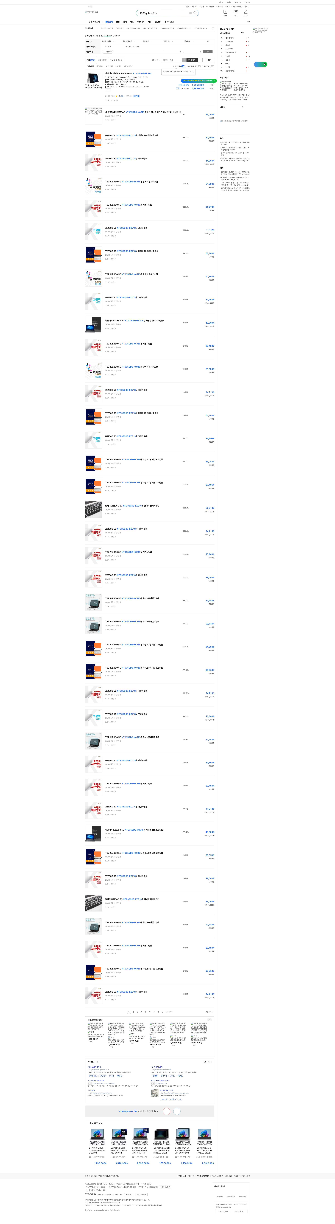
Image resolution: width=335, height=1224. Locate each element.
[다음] (249, 33)
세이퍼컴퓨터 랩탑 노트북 (96, 1081)
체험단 (240, 7)
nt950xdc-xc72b (150, 28)
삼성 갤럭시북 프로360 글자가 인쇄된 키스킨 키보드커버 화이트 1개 (143, 112)
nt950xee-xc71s (200, 28)
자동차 (187, 7)
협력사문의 (246, 1176)
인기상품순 (90, 66)
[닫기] (193, 71)
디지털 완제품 (106, 41)
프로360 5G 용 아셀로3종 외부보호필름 (131, 135)
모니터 (227, 56)
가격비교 (102, 60)
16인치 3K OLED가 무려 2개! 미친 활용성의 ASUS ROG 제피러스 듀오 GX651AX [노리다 (235, 174)
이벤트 (235, 7)
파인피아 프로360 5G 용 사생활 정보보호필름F (134, 320)
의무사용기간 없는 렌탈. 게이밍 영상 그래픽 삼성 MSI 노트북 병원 (170, 1086)
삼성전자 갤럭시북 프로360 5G (128, 73)
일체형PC (173, 1099)
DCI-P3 (127, 80)
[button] (225, 14)
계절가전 (166, 41)
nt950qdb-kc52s (184, 28)
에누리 (221, 2)
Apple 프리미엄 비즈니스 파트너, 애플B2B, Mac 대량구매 (105, 1095)
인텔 (112, 82)
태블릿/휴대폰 (127, 41)
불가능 (123, 87)
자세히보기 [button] (128, 1194)
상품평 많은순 (128, 66)
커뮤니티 (227, 7)
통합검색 (109, 22)
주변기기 (146, 41)
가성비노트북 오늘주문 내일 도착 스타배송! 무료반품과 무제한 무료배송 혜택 (173, 1072)
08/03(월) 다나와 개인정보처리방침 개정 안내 (106, 1176)
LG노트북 (164, 1099)
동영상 (158, 22)
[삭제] (190, 13)
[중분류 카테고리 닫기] (112, 41)
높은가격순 (109, 66)
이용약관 (191, 1176)
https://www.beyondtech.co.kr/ (102, 1093)
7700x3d (229, 49)
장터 (125, 22)
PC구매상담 (210, 7)
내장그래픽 (114, 84)
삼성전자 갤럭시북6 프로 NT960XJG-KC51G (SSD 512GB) (204, 1150)
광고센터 (237, 1176)
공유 (248, 22)
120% (133, 80)
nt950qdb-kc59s (133, 28)
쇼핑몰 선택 (156, 60)
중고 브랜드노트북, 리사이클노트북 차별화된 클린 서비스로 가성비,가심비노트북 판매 (113, 1086)
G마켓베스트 (93, 1076)
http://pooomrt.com (161, 1083)
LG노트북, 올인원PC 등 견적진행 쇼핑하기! (173, 1095)
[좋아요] (177, 1111)
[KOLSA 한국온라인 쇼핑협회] (89, 1216)
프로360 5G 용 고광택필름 (126, 228)
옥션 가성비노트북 (157, 1067)
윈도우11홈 (143, 77)
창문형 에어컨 (229, 71)
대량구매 (136, 96)
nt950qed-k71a (107, 28)
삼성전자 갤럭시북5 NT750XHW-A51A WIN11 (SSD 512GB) (161, 1150)
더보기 (246, 7)
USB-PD (139, 87)
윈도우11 (228, 63)
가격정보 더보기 (205, 85)
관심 (129, 96)
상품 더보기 (209, 1012)
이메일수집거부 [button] (223, 1211)
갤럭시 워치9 (229, 38)
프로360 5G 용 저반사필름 (126, 158)
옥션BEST (155, 1076)
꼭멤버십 (119, 1076)
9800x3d (229, 42)
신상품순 (118, 66)
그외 (180, 1099)
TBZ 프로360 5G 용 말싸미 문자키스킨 (131, 181)
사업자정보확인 (165, 1187)
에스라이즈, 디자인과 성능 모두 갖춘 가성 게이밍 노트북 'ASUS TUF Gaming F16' (235, 159)
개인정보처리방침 (203, 1176)
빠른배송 (109, 52)
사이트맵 (228, 1176)
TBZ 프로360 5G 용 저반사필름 (128, 205)
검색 (208, 52)
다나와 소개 (182, 1176)
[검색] (196, 13)
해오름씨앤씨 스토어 (166, 1090)
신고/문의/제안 (231, 1196)
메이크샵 (247, 2)
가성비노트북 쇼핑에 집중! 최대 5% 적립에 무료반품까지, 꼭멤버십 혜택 (109, 1072)
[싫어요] (166, 1111)
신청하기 (206, 1062)
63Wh (146, 87)
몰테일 (229, 2)
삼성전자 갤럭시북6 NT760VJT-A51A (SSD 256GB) (97, 1150)
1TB (132, 87)
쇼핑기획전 (219, 7)
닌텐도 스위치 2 (230, 52)
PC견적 (201, 7)
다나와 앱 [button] (90, 7)
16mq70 (120, 28)
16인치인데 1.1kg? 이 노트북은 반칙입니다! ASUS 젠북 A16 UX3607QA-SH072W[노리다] (235, 190)
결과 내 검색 (191, 60)
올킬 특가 (164, 1076)
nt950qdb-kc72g (167, 28)
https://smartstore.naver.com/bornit (103, 1083)
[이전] (246, 33)
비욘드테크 (91, 1090)
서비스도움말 (242, 1196)
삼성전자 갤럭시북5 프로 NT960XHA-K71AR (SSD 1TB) (139, 1150)
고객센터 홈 (219, 1196)
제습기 (227, 45)
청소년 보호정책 (217, 1176)
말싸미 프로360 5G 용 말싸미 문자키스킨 (132, 506)
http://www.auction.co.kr (163, 1070)
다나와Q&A (169, 22)
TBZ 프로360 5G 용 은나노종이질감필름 (132, 598)
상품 (118, 22)
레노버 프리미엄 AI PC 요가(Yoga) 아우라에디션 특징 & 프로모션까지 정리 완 (241, 87)
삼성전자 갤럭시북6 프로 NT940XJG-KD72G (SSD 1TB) (119, 1150)
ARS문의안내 (239, 1211)
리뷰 (150, 22)
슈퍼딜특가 (102, 1076)
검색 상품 (116, 60)
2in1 (112, 77)
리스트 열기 (213, 28)
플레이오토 (237, 2)
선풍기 (227, 60)
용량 (128, 87)
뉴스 (132, 22)
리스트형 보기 (200, 60)
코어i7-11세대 (120, 82)
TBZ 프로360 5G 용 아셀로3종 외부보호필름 (134, 459)
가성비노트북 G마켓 (94, 1067)
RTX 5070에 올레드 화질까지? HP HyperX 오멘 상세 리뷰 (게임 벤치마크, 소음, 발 (235, 184)
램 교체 (118, 87)
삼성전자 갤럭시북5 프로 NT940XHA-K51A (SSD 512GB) (182, 1150)
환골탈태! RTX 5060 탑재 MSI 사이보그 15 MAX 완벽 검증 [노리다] (235, 178)
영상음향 (187, 41)
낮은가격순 (100, 66)
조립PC (194, 7)
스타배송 (111, 1076)
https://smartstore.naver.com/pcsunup (176, 1093)
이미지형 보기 (204, 60)
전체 (91, 60)
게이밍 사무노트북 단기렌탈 (160, 1081)
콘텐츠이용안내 (141, 1194)
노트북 (107, 77)
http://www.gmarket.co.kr (100, 1070)
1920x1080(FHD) (116, 80)
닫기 (107, 90)
